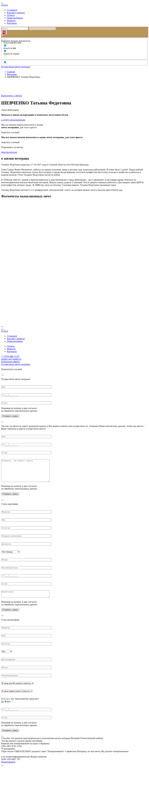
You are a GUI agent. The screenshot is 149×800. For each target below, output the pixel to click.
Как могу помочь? (16, 12)
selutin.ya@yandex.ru (11, 359)
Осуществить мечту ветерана (15, 66)
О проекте (12, 10)
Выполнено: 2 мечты (11, 95)
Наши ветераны (15, 18)
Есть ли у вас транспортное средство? (20, 698)
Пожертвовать (8, 762)
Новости (11, 20)
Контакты (12, 23)
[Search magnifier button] (4, 32)
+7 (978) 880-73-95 (10, 356)
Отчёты (11, 15)
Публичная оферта (10, 361)
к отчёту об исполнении (13, 120)
